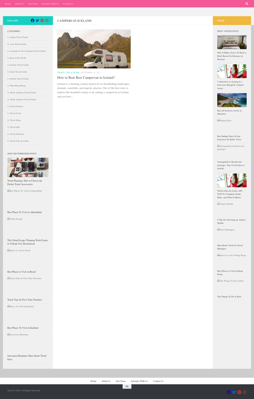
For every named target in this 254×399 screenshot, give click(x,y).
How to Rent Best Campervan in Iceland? (86, 77)
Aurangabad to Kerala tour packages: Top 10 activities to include (230, 165)
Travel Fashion (16, 106)
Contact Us (68, 3)
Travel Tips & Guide (68, 72)
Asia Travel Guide (18, 44)
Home (8, 3)
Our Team (32, 3)
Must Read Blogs (18, 85)
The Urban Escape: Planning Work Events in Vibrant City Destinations (27, 241)
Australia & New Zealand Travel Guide (28, 50)
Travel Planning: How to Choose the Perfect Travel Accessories (24, 182)
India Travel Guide (18, 71)
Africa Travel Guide (19, 37)
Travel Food (15, 113)
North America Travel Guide (23, 92)
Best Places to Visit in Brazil (21, 271)
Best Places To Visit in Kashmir (23, 327)
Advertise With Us (50, 3)
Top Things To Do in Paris (229, 296)
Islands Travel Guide (19, 78)
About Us (19, 3)
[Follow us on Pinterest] (42, 20)
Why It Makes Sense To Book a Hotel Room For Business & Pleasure (231, 56)
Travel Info (15, 126)
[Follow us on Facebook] (32, 20)
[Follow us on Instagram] (47, 20)
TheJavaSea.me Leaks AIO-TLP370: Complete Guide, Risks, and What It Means (230, 194)
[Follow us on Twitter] (37, 20)
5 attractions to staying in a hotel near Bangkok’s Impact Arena (230, 85)
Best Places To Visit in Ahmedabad (24, 212)
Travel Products (17, 133)
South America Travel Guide (23, 99)
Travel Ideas (15, 120)
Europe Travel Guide (19, 64)
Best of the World (18, 57)
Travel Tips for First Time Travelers (24, 299)
